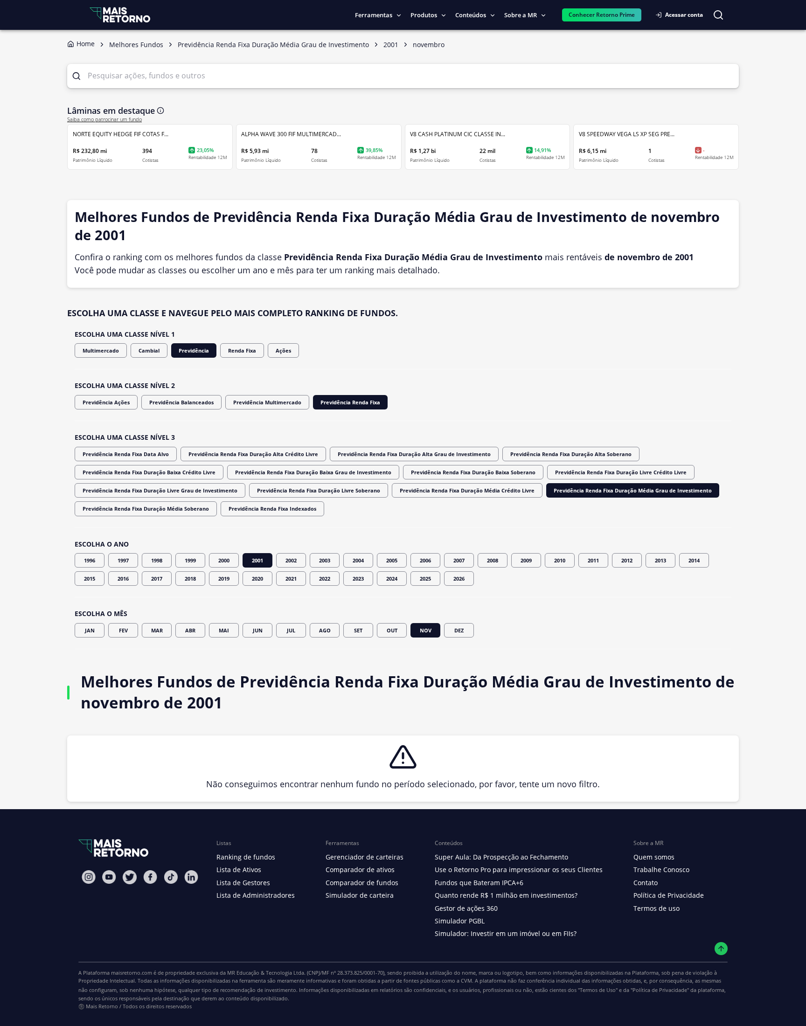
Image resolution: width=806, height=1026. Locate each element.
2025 (425, 578)
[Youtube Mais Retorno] (109, 877)
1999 (190, 560)
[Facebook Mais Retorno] (150, 877)
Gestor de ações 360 (466, 908)
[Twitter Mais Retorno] (130, 877)
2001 (257, 560)
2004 (358, 560)
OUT (392, 630)
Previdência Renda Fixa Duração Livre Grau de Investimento (160, 490)
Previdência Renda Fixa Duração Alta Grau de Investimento (414, 454)
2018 (190, 578)
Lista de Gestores (243, 882)
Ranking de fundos (245, 857)
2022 (324, 578)
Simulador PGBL (460, 920)
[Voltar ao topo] (721, 949)
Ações (283, 350)
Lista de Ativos (238, 869)
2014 (694, 560)
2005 (391, 560)
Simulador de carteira (360, 895)
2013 (660, 560)
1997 (123, 560)
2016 (123, 578)
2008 (492, 560)
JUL (291, 630)
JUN (258, 630)
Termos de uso (656, 908)
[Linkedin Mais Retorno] (191, 877)
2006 (425, 560)
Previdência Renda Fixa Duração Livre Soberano (318, 490)
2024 (391, 578)
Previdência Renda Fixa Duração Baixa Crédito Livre (149, 472)
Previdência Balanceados (181, 402)
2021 (291, 578)
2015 (89, 578)
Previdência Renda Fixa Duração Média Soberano (146, 508)
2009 (526, 560)
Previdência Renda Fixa (350, 402)
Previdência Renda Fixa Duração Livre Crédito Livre (621, 472)
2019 (223, 578)
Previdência (194, 350)
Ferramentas (373, 15)
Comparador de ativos (360, 869)
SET (358, 630)
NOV (425, 630)
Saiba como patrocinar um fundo (104, 119)
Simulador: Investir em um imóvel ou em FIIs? (506, 933)
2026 (459, 578)
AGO (325, 630)
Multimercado (101, 350)
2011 (593, 560)
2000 (223, 560)
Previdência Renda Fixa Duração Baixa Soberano (473, 472)
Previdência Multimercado (267, 402)
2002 (291, 560)
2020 (257, 578)
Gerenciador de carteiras (364, 857)
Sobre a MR (520, 15)
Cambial (149, 350)
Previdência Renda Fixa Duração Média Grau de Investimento (633, 490)
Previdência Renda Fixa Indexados (272, 508)
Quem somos (653, 857)
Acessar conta (684, 15)
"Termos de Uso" (598, 989)
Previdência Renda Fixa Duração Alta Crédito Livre (253, 454)
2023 (358, 578)
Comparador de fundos (362, 882)
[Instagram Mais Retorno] (89, 877)
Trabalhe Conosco (661, 869)
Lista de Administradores (255, 895)
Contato (645, 882)
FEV (123, 630)
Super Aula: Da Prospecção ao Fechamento (501, 857)
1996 (89, 560)
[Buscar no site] (718, 15)
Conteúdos (470, 15)
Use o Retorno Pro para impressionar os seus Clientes (519, 869)
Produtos (423, 15)
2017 (156, 578)
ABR (190, 630)
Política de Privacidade (668, 895)
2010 (559, 560)
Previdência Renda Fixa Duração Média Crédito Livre (467, 490)
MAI (224, 630)
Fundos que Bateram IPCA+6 (479, 882)
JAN (90, 630)
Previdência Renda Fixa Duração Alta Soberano (571, 454)
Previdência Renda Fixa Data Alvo (126, 454)
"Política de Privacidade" (660, 989)
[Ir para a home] (120, 14)
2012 (626, 560)
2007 (459, 560)
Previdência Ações (106, 402)
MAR (157, 630)
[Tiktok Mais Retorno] (171, 877)
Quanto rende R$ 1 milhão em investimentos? (506, 895)
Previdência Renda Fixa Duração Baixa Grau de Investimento (313, 472)
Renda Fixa (242, 350)
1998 (156, 560)
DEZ (459, 630)
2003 (324, 560)
